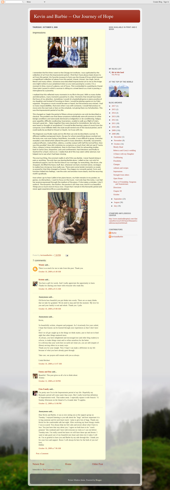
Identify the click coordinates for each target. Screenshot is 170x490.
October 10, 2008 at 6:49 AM (50, 272)
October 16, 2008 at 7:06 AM (50, 448)
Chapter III (117, 191)
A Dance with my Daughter (123, 154)
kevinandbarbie (117, 237)
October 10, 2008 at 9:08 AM (50, 309)
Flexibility (117, 161)
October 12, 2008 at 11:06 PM (50, 404)
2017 (114, 106)
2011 (114, 123)
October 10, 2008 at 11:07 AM (50, 364)
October (117, 144)
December (118, 137)
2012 (114, 120)
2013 (114, 116)
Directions (117, 188)
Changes (116, 164)
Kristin (41, 280)
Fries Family (44, 389)
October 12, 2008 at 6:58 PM (50, 381)
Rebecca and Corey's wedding (124, 150)
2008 (114, 134)
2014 (114, 113)
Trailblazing (118, 158)
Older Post (97, 464)
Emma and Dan (45, 372)
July (116, 206)
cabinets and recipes (120, 168)
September (118, 199)
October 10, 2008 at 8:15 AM (50, 289)
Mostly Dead (118, 147)
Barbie (114, 233)
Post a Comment (42, 454)
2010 (114, 127)
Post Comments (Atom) (52, 470)
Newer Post (38, 464)
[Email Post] (67, 255)
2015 (114, 109)
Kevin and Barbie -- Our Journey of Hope (73, 16)
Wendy (41, 265)
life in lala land (118, 72)
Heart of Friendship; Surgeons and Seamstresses (124, 183)
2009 (114, 130)
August (117, 202)
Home (68, 464)
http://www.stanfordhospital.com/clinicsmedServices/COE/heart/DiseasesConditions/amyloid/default (123, 221)
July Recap (116, 75)
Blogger (98, 480)
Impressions (117, 171)
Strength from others (121, 175)
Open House (118, 178)
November (118, 141)
